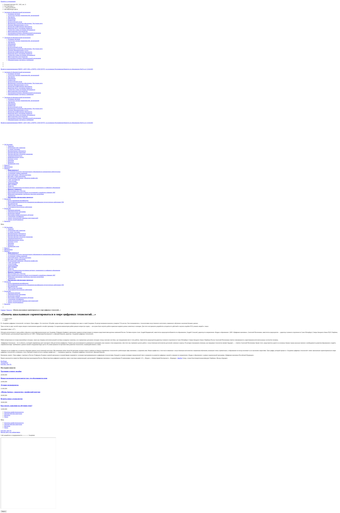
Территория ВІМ (13, 183)
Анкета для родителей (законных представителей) (23, 218)
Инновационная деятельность (17, 151)
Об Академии (8, 144)
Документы (11, 17)
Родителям (7, 208)
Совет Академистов (14, 179)
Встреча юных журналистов (11, 399)
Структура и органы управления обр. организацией (23, 15)
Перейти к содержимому (8, 1)
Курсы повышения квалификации (18, 200)
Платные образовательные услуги (18, 25)
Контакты (7, 221)
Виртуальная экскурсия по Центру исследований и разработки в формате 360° (31, 192)
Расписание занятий (14, 213)
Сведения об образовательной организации (17, 12)
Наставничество (13, 203)
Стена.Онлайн (12, 181)
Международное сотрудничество (18, 31)
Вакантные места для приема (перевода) (20, 28)
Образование (12, 18)
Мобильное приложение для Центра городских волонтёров (26, 194)
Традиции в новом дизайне (11, 371)
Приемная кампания (14, 210)
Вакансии (11, 162)
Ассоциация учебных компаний (17, 173)
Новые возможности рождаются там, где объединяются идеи (24, 378)
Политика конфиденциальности (14, 412)
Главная (3, 310)
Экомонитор (11, 195)
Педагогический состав (15, 22)
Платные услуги (13, 159)
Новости (6, 165)
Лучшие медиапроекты (10, 385)
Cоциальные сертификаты (16, 216)
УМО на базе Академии (15, 205)
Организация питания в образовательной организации (24, 33)
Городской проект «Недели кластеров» (19, 175)
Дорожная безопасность (15, 155)
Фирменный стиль (13, 163)
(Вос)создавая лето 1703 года (16, 191)
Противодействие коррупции (17, 152)
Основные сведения (14, 14)
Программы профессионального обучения (20, 215)
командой (25, 435)
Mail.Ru (180, 358)
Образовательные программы (17, 211)
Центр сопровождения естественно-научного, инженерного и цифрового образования (34, 187)
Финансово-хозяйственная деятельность (20, 26)
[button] (170, 224)
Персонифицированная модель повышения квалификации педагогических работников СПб (36, 202)
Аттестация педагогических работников (20, 207)
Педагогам (7, 199)
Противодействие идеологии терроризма (20, 154)
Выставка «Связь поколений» (17, 176)
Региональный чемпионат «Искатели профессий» (23, 178)
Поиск (6, 417)
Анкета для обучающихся (15, 219)
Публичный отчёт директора (16, 147)
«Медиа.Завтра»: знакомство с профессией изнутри (20, 392)
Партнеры (11, 160)
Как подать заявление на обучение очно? (16, 406)
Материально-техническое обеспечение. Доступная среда (25, 23)
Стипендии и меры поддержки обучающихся (21, 30)
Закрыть (3, 511)
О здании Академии (14, 149)
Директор (11, 146)
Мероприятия (8, 167)
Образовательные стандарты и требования (20, 34)
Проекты (7, 168)
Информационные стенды (16, 157)
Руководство (11, 20)
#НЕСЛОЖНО (12, 184)
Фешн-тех (11, 186)
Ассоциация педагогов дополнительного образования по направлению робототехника (34, 171)
